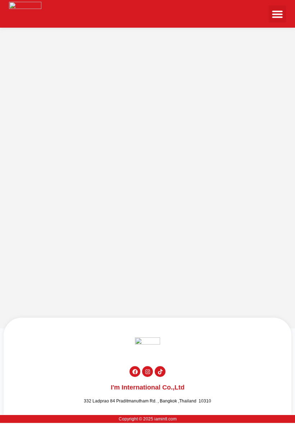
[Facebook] (135, 371)
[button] (277, 14)
